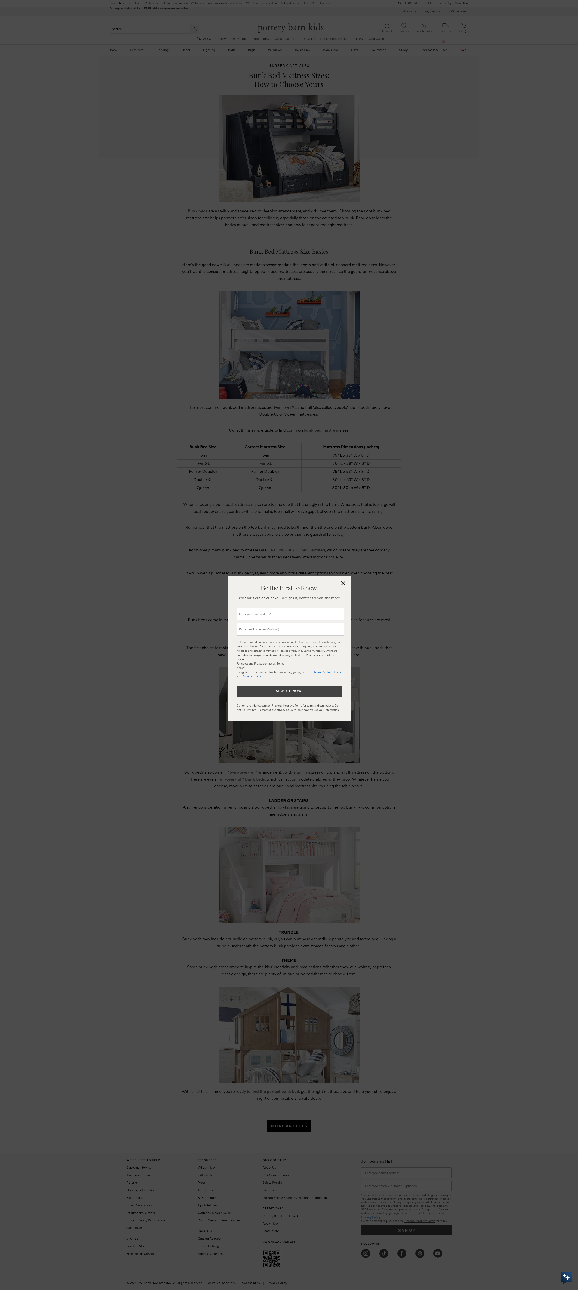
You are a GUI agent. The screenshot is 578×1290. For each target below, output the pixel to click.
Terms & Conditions (327, 672)
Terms (280, 663)
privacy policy (285, 710)
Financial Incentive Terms (286, 705)
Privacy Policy (251, 676)
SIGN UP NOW (289, 691)
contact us (269, 663)
